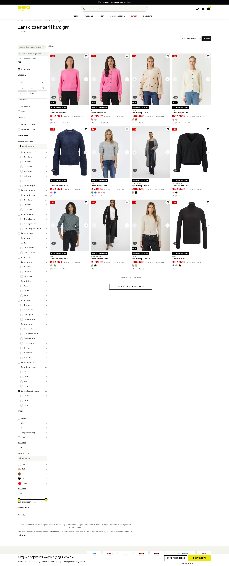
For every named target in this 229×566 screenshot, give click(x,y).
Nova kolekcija (117, 16)
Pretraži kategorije (25, 141)
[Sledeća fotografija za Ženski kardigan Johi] (127, 79)
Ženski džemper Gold (180, 186)
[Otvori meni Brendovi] (154, 16)
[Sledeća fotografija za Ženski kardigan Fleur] (167, 79)
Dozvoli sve (199, 558)
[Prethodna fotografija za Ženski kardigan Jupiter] (134, 152)
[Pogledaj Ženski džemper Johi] (69, 79)
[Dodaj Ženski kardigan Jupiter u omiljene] (167, 129)
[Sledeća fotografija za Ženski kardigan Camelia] (167, 225)
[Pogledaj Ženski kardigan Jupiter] (151, 152)
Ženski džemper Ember (59, 186)
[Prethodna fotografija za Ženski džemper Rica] (94, 152)
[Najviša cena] (46, 499)
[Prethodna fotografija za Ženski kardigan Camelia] (134, 225)
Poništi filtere (22, 515)
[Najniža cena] (19, 499)
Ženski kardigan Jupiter (140, 186)
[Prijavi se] (203, 8)
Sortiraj (183, 39)
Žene (76, 16)
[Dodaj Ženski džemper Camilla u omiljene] (86, 202)
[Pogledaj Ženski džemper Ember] (69, 152)
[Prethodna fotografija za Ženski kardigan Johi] (94, 79)
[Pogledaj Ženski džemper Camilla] (69, 225)
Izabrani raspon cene (27, 502)
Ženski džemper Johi (58, 113)
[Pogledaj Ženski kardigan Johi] (110, 79)
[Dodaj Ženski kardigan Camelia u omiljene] (167, 202)
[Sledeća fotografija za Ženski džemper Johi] (86, 79)
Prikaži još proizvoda (131, 287)
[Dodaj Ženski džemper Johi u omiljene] (86, 56)
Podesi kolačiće (187, 563)
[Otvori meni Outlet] (139, 16)
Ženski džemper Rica (99, 186)
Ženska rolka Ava (178, 259)
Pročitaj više (22, 535)
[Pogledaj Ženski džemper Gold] (191, 152)
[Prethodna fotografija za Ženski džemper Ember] (53, 152)
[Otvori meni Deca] (106, 16)
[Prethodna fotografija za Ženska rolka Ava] (175, 225)
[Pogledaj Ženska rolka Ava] (191, 225)
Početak (20, 21)
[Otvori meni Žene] (80, 16)
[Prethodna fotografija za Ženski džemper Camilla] (53, 225)
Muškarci (89, 16)
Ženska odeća (38, 21)
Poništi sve (50, 46)
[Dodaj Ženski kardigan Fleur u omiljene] (167, 56)
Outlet (134, 16)
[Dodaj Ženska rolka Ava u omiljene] (208, 202)
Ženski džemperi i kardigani (53, 21)
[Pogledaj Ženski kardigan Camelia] (151, 225)
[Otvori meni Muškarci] (95, 16)
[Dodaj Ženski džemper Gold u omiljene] (208, 129)
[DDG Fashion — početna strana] (24, 8)
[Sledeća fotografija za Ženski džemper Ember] (86, 152)
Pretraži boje (23, 454)
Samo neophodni (176, 558)
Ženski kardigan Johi (98, 113)
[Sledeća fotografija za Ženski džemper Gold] (208, 152)
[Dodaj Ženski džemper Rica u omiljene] (127, 129)
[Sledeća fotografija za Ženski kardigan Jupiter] (167, 152)
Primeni (207, 38)
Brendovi (147, 16)
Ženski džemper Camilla (59, 259)
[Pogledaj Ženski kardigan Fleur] (151, 79)
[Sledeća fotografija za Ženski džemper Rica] (127, 152)
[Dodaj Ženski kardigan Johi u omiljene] (127, 56)
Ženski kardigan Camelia (141, 259)
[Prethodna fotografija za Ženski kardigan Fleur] (134, 79)
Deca (102, 16)
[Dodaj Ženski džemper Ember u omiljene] (86, 129)
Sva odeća (28, 21)
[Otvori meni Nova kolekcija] (127, 16)
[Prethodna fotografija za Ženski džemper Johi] (53, 79)
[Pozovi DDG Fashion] (197, 8)
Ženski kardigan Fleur (140, 113)
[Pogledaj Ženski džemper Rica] (110, 152)
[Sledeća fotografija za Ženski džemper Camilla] (86, 225)
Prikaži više (22, 442)
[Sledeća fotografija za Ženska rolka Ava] (208, 225)
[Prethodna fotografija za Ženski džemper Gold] (175, 152)
